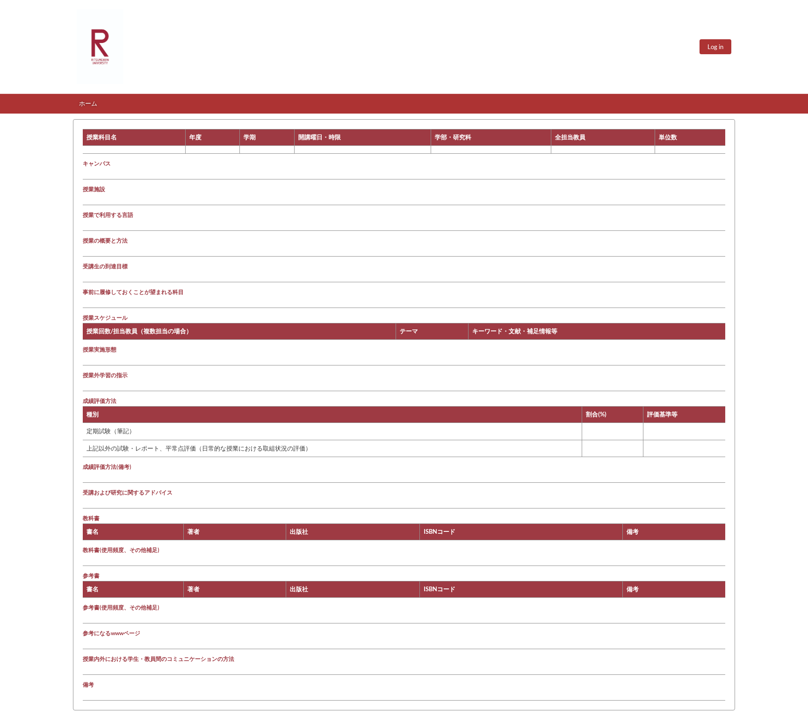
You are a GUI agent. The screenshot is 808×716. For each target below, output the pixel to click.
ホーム (88, 103)
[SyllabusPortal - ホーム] (100, 46)
